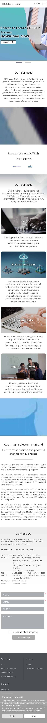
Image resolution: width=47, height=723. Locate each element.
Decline (13, 716)
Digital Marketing (8, 676)
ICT (2, 665)
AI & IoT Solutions (9, 668)
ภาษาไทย (37, 3)
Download (6, 42)
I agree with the (25, 632)
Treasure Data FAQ (35, 668)
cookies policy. (35, 710)
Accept (34, 716)
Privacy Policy (32, 632)
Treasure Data (7, 672)
